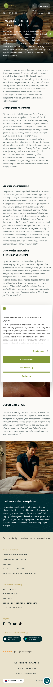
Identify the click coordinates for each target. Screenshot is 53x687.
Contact (7, 563)
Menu (45, 6)
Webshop (7, 598)
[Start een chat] (47, 681)
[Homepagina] (4, 13)
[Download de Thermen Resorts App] (12, 639)
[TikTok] (20, 624)
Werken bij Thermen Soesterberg (20, 602)
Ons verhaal (9, 588)
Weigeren (26, 376)
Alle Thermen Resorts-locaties (19, 607)
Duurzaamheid (10, 593)
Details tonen (39, 351)
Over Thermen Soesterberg (12, 584)
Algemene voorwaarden (26, 662)
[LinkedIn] (9, 624)
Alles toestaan (26, 359)
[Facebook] (4, 624)
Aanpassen (25, 368)
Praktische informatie (14, 559)
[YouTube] (15, 624)
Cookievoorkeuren (26, 673)
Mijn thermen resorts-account (19, 573)
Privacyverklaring (26, 667)
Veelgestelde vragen (14, 568)
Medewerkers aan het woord (33, 13)
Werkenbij (13, 13)
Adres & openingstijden (15, 554)
